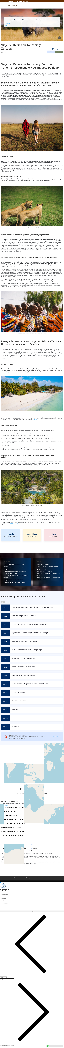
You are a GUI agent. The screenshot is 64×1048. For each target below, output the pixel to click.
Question (2, 900)
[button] (34, 849)
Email (1, 896)
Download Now (56, 736)
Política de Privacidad (17, 878)
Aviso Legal (28, 878)
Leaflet (3, 833)
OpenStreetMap (11, 833)
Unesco (35, 419)
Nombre (2, 892)
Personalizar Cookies (38, 878)
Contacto (48, 878)
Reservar (8, 23)
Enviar (32, 911)
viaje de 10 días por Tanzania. (13, 524)
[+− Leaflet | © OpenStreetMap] (32, 764)
